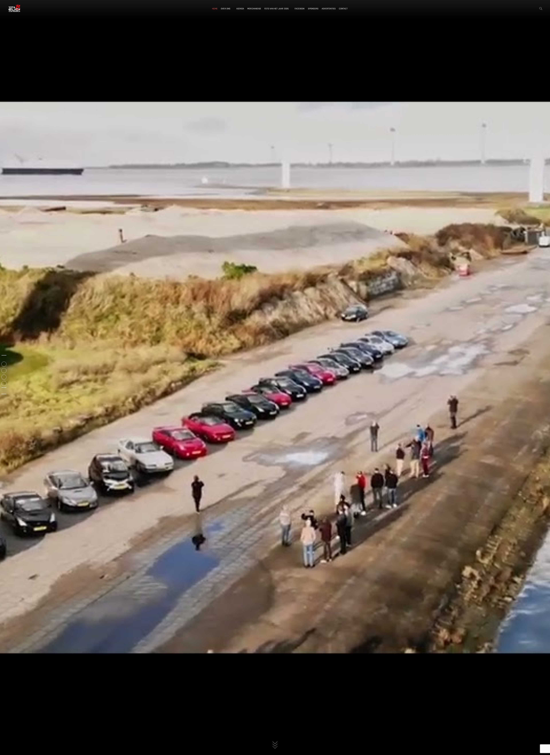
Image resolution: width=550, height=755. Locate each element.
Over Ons (225, 8)
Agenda (240, 8)
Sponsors (313, 8)
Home (215, 8)
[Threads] (3, 387)
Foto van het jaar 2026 (276, 8)
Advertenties (329, 8)
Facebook (300, 8)
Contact (343, 8)
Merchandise (254, 8)
